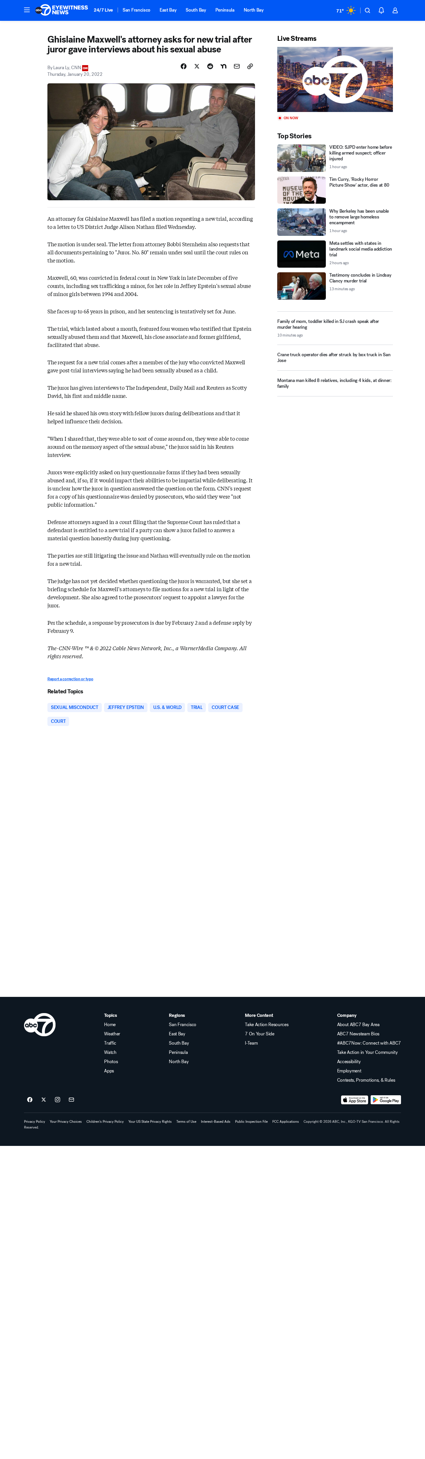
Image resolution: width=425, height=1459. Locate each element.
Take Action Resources (266, 1024)
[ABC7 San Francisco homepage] (61, 10)
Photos (111, 1061)
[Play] (335, 79)
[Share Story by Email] (237, 66)
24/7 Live (103, 10)
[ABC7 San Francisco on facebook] (30, 1100)
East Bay (168, 10)
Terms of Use (186, 1121)
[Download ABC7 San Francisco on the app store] (355, 1100)
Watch (110, 1052)
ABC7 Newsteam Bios (358, 1034)
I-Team (251, 1043)
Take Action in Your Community (367, 1052)
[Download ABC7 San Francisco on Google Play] (386, 1100)
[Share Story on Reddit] (210, 66)
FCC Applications (285, 1121)
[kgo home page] (40, 1024)
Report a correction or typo (70, 679)
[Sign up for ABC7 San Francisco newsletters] (71, 1100)
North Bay (254, 10)
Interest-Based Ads (215, 1121)
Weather (112, 1034)
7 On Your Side (259, 1034)
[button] (27, 10)
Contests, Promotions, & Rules (366, 1080)
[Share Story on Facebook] (184, 66)
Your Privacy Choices (66, 1121)
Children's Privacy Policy (105, 1121)
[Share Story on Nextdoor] (223, 66)
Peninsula (224, 10)
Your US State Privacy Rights (150, 1121)
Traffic (110, 1043)
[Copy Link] (250, 66)
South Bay (196, 10)
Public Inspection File (251, 1121)
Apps (109, 1071)
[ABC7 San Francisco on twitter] (43, 1100)
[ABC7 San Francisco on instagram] (57, 1100)
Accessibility (349, 1061)
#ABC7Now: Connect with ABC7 (369, 1043)
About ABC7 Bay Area (358, 1024)
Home (110, 1024)
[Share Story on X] (197, 66)
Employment (349, 1071)
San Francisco (136, 10)
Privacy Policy (34, 1121)
